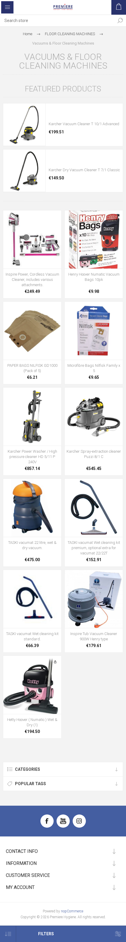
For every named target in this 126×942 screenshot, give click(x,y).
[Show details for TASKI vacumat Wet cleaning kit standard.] (32, 599)
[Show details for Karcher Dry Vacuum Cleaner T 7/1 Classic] (24, 171)
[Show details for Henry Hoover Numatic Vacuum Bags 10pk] (94, 240)
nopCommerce (72, 911)
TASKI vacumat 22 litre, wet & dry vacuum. (32, 545)
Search (120, 20)
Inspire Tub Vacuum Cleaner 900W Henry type (93, 636)
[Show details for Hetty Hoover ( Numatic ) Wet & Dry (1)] (32, 685)
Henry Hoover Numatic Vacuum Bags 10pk (94, 277)
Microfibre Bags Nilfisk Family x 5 (93, 368)
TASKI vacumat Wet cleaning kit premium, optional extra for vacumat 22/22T (94, 547)
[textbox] (57, 20)
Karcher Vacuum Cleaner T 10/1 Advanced (84, 124)
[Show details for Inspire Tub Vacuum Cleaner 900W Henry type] (94, 599)
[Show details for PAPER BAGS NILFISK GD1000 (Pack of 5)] (32, 331)
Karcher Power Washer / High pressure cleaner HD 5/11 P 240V (32, 456)
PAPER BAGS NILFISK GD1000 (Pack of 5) (32, 368)
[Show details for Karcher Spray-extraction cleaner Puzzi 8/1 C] (94, 417)
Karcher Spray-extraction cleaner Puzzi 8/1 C (94, 454)
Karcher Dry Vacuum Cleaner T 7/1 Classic (84, 170)
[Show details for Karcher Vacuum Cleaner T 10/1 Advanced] (24, 124)
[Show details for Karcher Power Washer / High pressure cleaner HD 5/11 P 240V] (32, 417)
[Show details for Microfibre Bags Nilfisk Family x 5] (94, 331)
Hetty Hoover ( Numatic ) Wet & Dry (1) (32, 722)
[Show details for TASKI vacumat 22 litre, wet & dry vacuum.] (32, 508)
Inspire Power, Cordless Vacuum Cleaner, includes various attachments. (32, 279)
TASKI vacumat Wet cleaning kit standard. (32, 636)
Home (27, 34)
